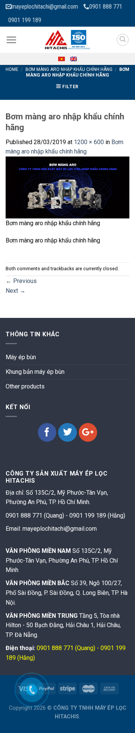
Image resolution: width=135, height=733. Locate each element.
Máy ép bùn (21, 357)
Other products (25, 386)
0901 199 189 (24, 20)
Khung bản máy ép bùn (35, 371)
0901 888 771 (105, 6)
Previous (21, 280)
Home (12, 69)
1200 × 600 (89, 142)
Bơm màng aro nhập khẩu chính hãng (69, 69)
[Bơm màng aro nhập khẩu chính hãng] (67, 187)
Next (16, 290)
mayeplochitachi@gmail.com (45, 6)
